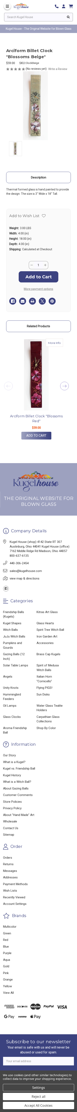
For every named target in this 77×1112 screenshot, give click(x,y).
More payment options (38, 289)
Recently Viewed (14, 897)
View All (8, 993)
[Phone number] (58, 6)
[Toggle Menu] (7, 6)
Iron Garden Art (47, 636)
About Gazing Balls (16, 788)
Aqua (6, 960)
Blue (6, 946)
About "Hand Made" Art (18, 815)
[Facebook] (12, 301)
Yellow (7, 986)
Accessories (45, 643)
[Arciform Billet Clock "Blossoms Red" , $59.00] (36, 375)
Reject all (38, 1096)
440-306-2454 (19, 563)
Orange (8, 979)
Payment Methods (15, 884)
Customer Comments (18, 795)
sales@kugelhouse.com (26, 571)
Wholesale (10, 821)
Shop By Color (46, 728)
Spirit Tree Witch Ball (50, 630)
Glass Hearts (45, 623)
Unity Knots (10, 688)
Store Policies (12, 802)
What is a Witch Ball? (17, 782)
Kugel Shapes (12, 623)
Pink (6, 973)
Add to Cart (36, 435)
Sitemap (8, 834)
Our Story (9, 755)
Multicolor (9, 926)
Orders (7, 857)
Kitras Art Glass (47, 612)
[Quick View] (59, 343)
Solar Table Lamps (15, 665)
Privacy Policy (12, 808)
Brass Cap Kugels (48, 654)
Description (38, 177)
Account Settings (14, 904)
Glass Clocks (12, 717)
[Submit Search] (68, 17)
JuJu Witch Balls (14, 636)
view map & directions (24, 578)
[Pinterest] (52, 301)
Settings (38, 1087)
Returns (8, 864)
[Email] (22, 301)
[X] (42, 301)
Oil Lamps (9, 705)
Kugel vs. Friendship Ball (19, 768)
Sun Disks (43, 694)
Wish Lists (10, 890)
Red (5, 940)
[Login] (65, 6)
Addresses (10, 877)
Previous (8, 386)
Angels (7, 676)
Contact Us (10, 828)
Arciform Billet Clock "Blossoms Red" (36, 418)
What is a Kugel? (14, 762)
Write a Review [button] (57, 69)
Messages (10, 871)
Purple (7, 953)
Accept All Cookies (38, 1105)
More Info (55, 342)
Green (7, 933)
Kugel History (12, 775)
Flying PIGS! (44, 688)
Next (64, 386)
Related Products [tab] (38, 326)
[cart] (71, 6)
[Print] (32, 301)
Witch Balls (10, 630)
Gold (6, 966)
